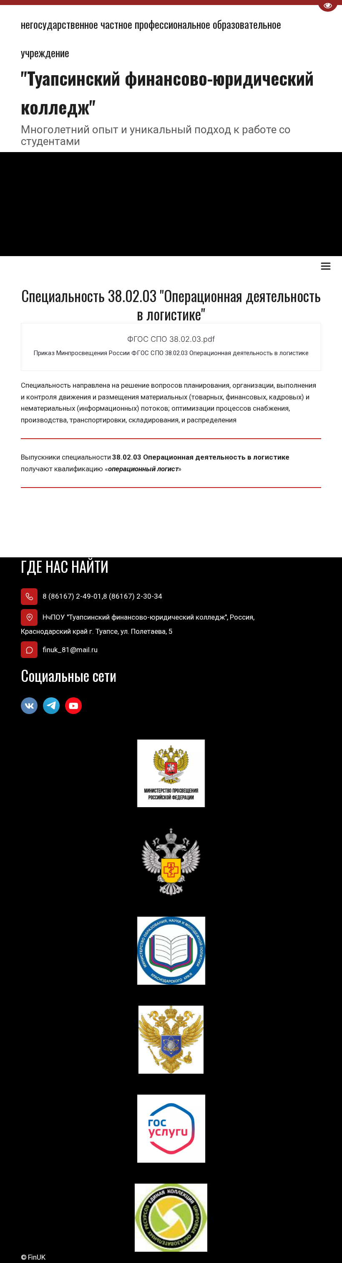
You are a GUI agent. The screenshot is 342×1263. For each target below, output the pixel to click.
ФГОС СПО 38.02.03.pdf (171, 339)
